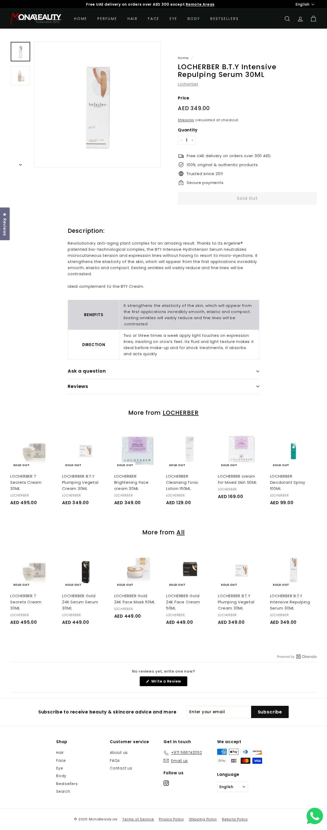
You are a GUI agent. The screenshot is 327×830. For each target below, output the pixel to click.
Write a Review (169, 682)
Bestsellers (224, 18)
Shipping (186, 120)
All (180, 532)
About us (119, 752)
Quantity (188, 130)
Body (194, 18)
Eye (173, 18)
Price (183, 98)
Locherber (188, 84)
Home (80, 18)
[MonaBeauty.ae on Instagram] (166, 783)
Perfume (107, 18)
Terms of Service (138, 819)
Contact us (121, 768)
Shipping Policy (203, 819)
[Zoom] (97, 104)
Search (63, 791)
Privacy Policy (171, 819)
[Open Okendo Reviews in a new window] (297, 656)
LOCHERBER (181, 413)
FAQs (115, 760)
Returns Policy (235, 819)
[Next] (20, 163)
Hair (132, 18)
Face (153, 18)
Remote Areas (200, 4)
